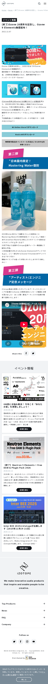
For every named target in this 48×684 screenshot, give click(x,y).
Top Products (9, 603)
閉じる (24, 679)
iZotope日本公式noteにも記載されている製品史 (21, 101)
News (10, 10)
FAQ (4, 617)
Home (4, 10)
